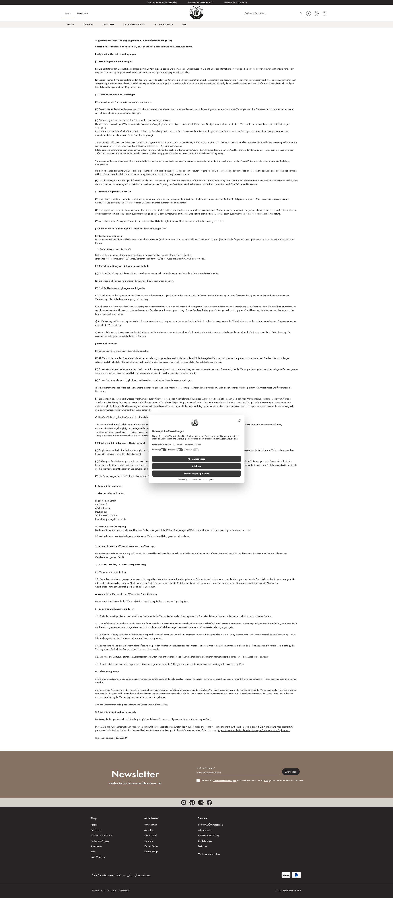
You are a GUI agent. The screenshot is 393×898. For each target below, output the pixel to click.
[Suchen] (301, 13)
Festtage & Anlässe (100, 840)
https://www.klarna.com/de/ (191, 258)
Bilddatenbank (205, 840)
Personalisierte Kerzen (101, 835)
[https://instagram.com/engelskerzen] (200, 802)
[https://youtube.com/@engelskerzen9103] (183, 802)
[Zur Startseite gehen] (196, 12)
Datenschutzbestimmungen (224, 780)
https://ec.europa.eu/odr (237, 530)
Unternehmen (150, 824)
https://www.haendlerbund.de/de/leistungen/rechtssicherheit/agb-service (254, 730)
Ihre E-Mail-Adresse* (205, 768)
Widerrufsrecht (205, 830)
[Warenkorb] (324, 13)
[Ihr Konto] (308, 13)
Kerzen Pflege (151, 851)
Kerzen (94, 824)
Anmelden (290, 771)
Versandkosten (144, 875)
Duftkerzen (96, 830)
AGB (266, 780)
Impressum (112, 890)
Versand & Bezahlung (208, 835)
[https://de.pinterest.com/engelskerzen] (192, 802)
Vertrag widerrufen (209, 854)
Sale (93, 851)
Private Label (150, 835)
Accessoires (96, 846)
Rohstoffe (148, 840)
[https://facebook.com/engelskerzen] (209, 802)
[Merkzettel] (316, 13)
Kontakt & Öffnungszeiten (210, 824)
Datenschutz (124, 890)
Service (202, 818)
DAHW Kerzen (98, 857)
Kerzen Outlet (151, 846)
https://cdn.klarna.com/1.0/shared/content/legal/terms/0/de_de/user (136, 258)
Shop (94, 818)
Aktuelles (148, 830)
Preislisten (202, 846)
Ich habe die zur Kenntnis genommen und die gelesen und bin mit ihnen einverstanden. (253, 780)
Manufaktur (151, 818)
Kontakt (95, 890)
